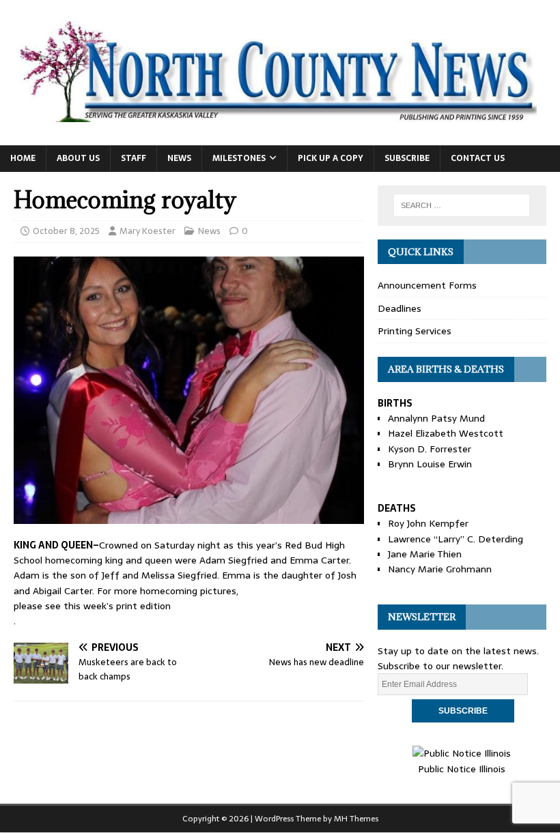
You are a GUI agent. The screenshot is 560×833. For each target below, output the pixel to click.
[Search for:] (461, 205)
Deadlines (399, 308)
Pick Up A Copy (330, 158)
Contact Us (478, 158)
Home (23, 158)
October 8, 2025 (66, 231)
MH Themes (356, 818)
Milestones (239, 158)
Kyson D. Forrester (429, 448)
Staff (133, 158)
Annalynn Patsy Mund (436, 418)
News (179, 158)
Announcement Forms (427, 285)
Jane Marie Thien (425, 553)
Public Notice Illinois (461, 768)
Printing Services (414, 330)
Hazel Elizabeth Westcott (445, 433)
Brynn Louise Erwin (430, 463)
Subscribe (407, 158)
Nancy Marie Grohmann (440, 568)
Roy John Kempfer (428, 523)
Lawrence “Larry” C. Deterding (455, 538)
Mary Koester (148, 231)
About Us (78, 158)
